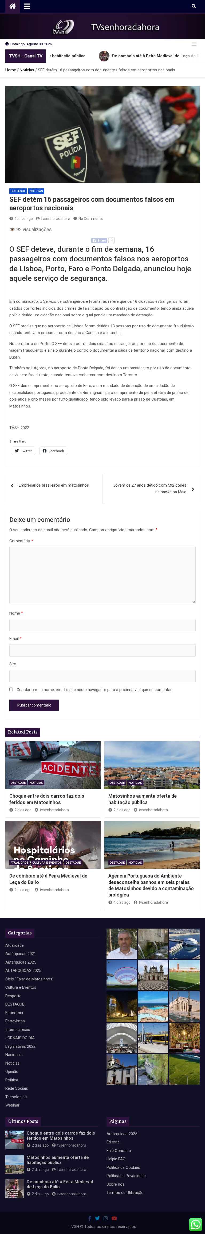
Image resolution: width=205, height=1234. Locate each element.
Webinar (12, 1105)
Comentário (21, 540)
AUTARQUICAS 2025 (23, 970)
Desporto (13, 996)
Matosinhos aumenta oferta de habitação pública (58, 1160)
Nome (16, 613)
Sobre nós (116, 1184)
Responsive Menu (194, 44)
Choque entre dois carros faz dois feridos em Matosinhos (61, 1136)
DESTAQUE (18, 191)
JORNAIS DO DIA (20, 1037)
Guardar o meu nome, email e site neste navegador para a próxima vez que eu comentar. (94, 689)
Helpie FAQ (116, 1159)
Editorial (113, 1142)
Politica (11, 1080)
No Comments (90, 218)
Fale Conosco (119, 1150)
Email (15, 638)
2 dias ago (22, 810)
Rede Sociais (16, 1088)
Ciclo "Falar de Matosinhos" (29, 979)
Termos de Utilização (125, 1192)
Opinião (11, 1071)
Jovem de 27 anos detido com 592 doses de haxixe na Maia (149, 489)
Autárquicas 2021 (20, 953)
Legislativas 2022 (20, 1046)
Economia (14, 1012)
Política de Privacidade (126, 1175)
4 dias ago (122, 902)
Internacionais (17, 1029)
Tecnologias (16, 1097)
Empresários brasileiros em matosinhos (54, 485)
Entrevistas (15, 1021)
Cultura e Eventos (47, 862)
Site (12, 664)
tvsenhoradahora (55, 218)
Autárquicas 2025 (20, 962)
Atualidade (19, 862)
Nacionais (14, 1054)
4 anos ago (23, 218)
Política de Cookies (123, 1167)
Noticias (36, 191)
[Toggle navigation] (27, 6)
